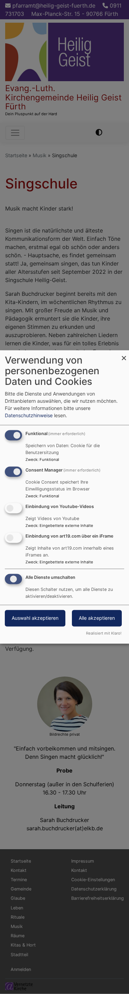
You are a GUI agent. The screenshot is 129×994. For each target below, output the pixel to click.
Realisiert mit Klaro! (103, 633)
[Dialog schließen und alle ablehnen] (124, 354)
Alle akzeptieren (97, 618)
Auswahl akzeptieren (35, 618)
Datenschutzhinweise (29, 416)
